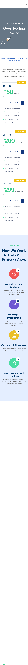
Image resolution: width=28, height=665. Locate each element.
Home (6, 23)
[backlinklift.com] (8, 4)
